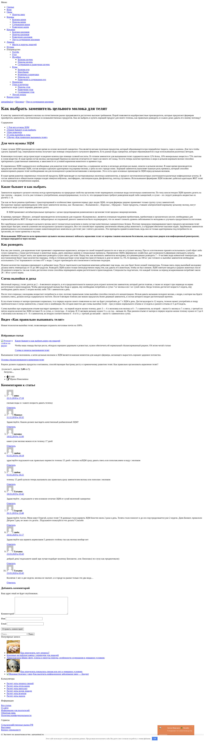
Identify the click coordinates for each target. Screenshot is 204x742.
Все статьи (6, 705)
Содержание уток (26, 92)
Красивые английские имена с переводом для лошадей (33, 655)
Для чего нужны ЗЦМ (18, 127)
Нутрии (10, 47)
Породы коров (19, 22)
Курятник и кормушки (28, 74)
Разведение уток (25, 89)
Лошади (10, 42)
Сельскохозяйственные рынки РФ (17, 725)
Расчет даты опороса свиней (20, 683)
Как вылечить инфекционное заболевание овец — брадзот (61, 674)
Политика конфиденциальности (16, 715)
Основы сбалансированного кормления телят (22, 359)
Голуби (15, 52)
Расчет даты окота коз (17, 688)
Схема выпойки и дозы (18, 135)
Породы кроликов (20, 34)
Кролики (11, 29)
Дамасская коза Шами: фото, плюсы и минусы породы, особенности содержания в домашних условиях (56, 658)
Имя (3, 618)
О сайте (4, 708)
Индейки (16, 57)
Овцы (9, 12)
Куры (14, 67)
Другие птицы (19, 94)
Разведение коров (20, 27)
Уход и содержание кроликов (26, 39)
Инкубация (23, 72)
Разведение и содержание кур (32, 79)
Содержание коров (21, 24)
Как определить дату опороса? (34, 653)
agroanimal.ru (7, 102)
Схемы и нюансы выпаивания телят (32, 350)
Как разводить (14, 132)
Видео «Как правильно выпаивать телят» (27, 137)
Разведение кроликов (22, 37)
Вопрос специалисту (11, 730)
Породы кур (23, 77)
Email (3, 624)
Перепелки (17, 82)
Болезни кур (23, 69)
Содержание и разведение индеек (34, 64)
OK (154, 739)
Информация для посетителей (15, 710)
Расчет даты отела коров (18, 686)
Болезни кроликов (20, 32)
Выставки (6, 727)
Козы (9, 9)
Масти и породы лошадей (24, 44)
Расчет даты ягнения (16, 693)
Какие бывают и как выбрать (21, 130)
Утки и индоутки (20, 84)
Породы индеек (25, 62)
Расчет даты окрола (16, 696)
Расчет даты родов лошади (19, 691)
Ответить (11, 407)
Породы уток (24, 87)
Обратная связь (8, 713)
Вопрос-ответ (13, 97)
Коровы (10, 17)
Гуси (14, 54)
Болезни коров (19, 19)
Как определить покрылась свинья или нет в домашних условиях (51, 671)
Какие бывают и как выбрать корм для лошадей (37, 341)
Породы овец (18, 14)
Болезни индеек (25, 59)
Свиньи (10, 7)
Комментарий (7, 614)
